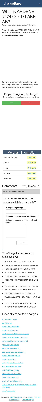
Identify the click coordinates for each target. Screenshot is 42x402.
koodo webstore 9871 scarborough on (15, 334)
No (30, 103)
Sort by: (24, 185)
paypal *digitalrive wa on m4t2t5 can (14, 337)
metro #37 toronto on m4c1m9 (12, 363)
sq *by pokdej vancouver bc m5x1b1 (15, 341)
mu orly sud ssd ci (8, 391)
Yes (11, 103)
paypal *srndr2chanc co (10, 377)
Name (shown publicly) (14, 207)
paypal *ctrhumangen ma (11, 355)
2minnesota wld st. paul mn (11, 374)
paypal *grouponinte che (10, 326)
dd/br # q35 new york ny (10, 370)
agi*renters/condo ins (9, 319)
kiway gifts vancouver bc (11, 348)
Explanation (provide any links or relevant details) (21, 221)
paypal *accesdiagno (9, 359)
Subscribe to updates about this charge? (20, 216)
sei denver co (7, 323)
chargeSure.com (16, 397)
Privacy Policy (14, 399)
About (30, 397)
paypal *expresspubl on (10, 344)
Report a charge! (28, 399)
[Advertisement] (21, 60)
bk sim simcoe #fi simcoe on (12, 381)
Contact (37, 397)
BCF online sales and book (11, 366)
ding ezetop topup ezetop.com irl (13, 352)
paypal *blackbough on (10, 330)
